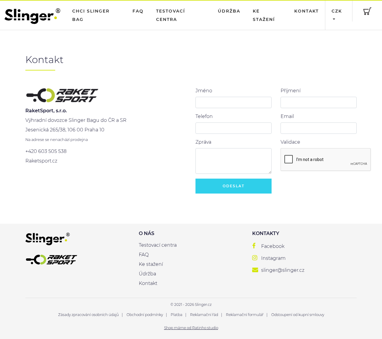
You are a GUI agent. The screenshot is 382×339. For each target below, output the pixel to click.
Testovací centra (170, 15)
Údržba (229, 11)
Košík (367, 11)
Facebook (272, 246)
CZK (337, 11)
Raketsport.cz (41, 161)
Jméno (203, 90)
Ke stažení (264, 15)
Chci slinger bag (91, 15)
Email (287, 116)
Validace (290, 142)
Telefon (204, 116)
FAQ (144, 254)
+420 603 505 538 (46, 151)
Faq (138, 11)
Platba (176, 314)
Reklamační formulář (245, 314)
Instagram (273, 258)
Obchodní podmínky (145, 314)
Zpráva (203, 142)
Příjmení (291, 90)
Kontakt (306, 11)
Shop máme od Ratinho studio (191, 328)
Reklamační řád (204, 314)
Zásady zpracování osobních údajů (88, 314)
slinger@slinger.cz (282, 270)
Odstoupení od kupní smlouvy (297, 314)
